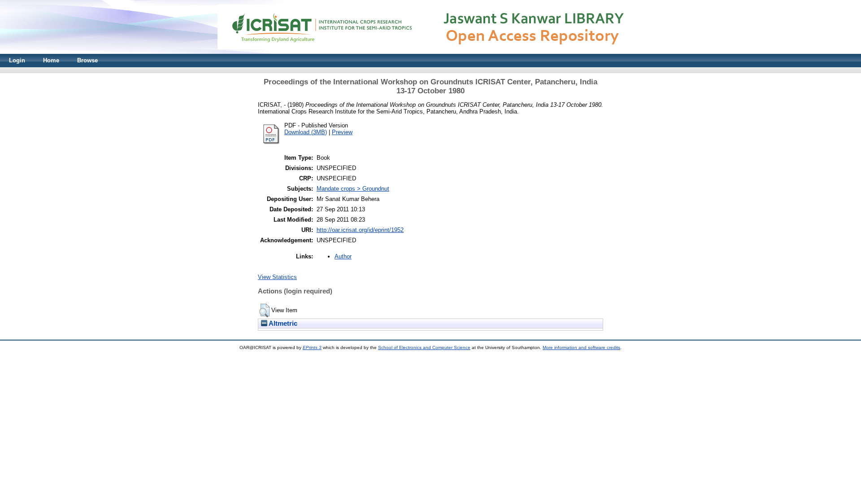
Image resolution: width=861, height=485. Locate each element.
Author (343, 256)
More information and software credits (581, 347)
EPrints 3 (312, 347)
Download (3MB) (305, 132)
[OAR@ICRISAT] (430, 51)
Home (51, 60)
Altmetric (282, 323)
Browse (87, 60)
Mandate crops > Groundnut (353, 188)
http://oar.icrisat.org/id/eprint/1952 (360, 230)
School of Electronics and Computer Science (424, 347)
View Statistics (277, 277)
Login (17, 60)
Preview (342, 132)
